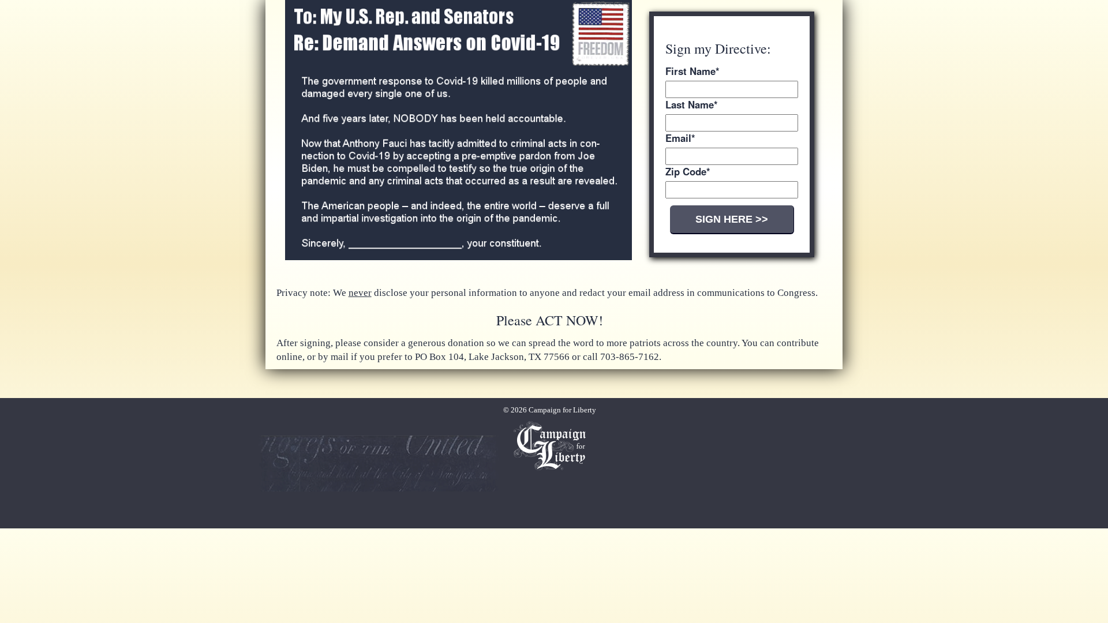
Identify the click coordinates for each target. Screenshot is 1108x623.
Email (680, 138)
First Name (692, 71)
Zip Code (687, 171)
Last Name (691, 104)
